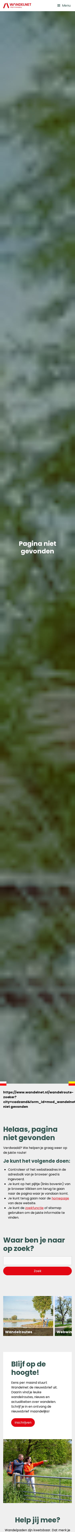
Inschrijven (23, 1422)
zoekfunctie (34, 1208)
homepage (60, 1198)
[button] (63, 5)
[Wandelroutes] (28, 1316)
